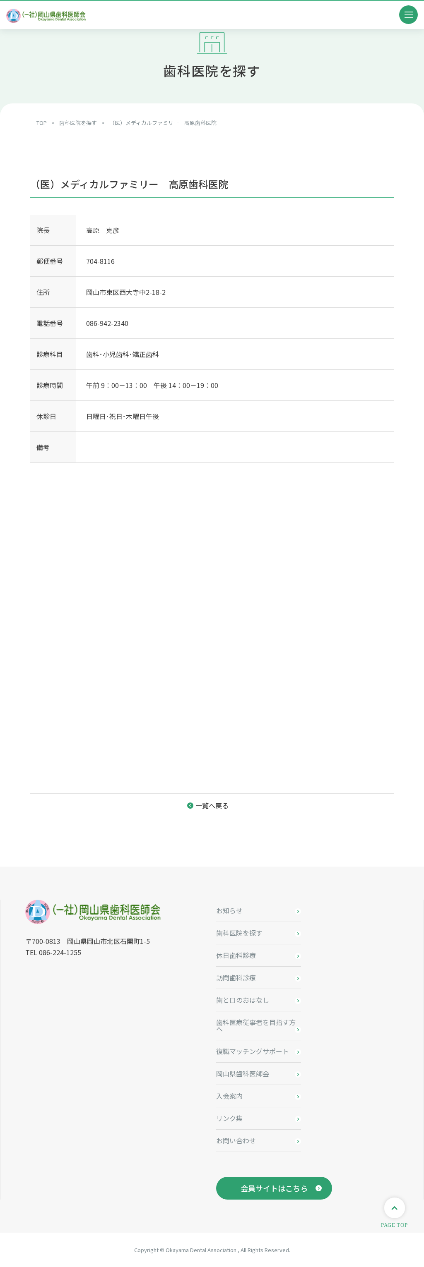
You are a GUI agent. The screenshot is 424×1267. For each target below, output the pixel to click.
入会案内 (229, 1096)
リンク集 (229, 1118)
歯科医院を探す (239, 933)
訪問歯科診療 (236, 977)
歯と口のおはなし (242, 1000)
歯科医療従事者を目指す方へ (256, 1025)
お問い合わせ (236, 1140)
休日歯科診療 (236, 955)
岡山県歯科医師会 (242, 1073)
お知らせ (229, 910)
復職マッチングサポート (252, 1051)
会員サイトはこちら (274, 1188)
